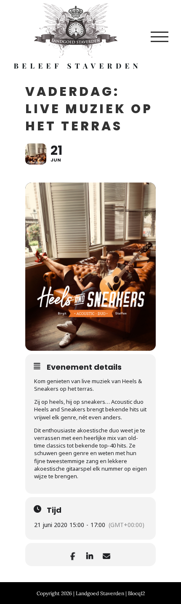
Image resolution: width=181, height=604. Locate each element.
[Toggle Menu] (159, 37)
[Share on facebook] (72, 554)
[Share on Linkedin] (89, 554)
